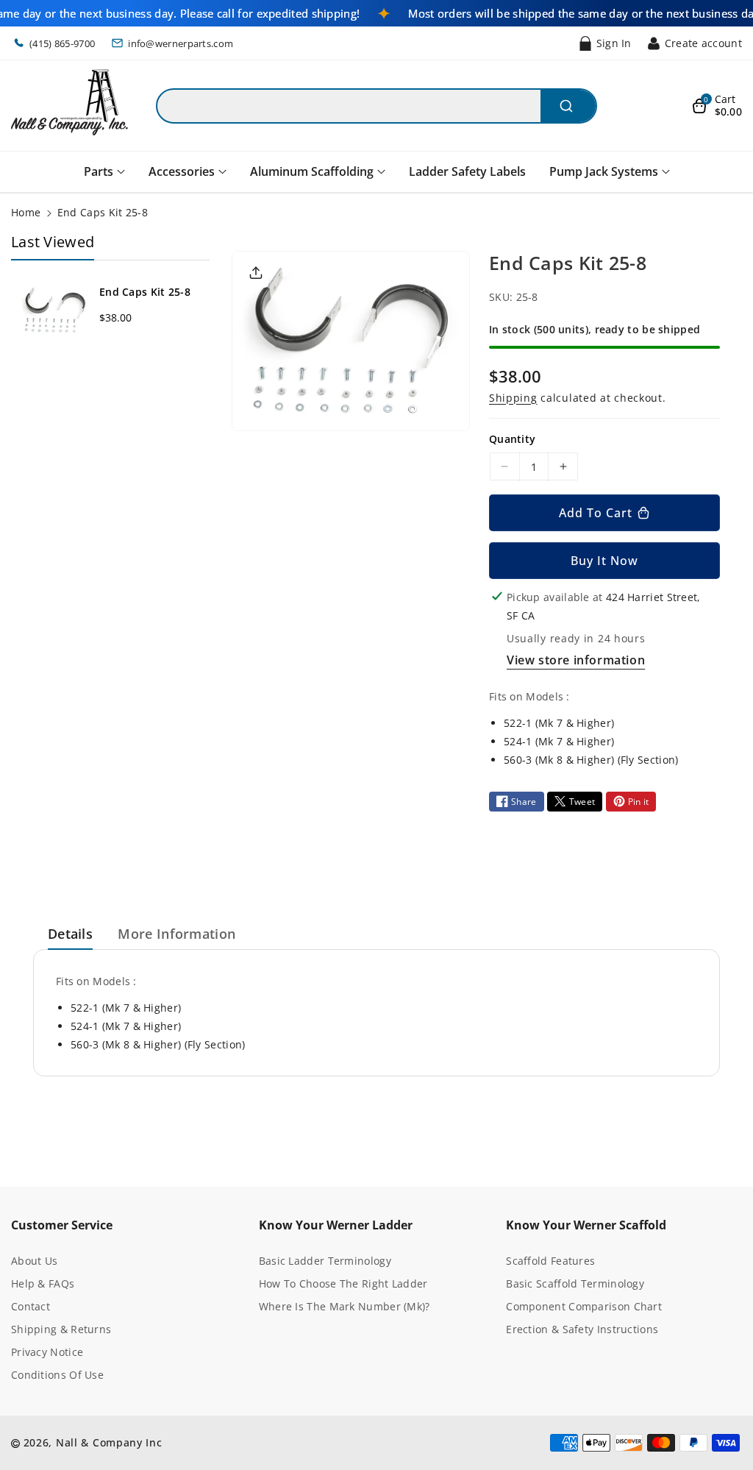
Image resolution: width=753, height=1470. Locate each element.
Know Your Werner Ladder (336, 1225)
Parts (98, 171)
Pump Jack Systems (603, 171)
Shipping (513, 398)
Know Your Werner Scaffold (586, 1225)
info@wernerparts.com (180, 43)
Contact (30, 1306)
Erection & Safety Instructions (582, 1329)
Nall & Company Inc (109, 1442)
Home (25, 212)
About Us (34, 1261)
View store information (576, 660)
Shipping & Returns (61, 1329)
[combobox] (376, 106)
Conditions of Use (57, 1375)
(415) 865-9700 (62, 43)
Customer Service (62, 1225)
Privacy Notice (47, 1352)
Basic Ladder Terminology (325, 1261)
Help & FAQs (42, 1283)
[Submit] (568, 106)
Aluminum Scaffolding (312, 171)
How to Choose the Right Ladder (343, 1283)
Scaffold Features (550, 1261)
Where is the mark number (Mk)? (344, 1306)
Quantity (512, 439)
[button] (717, 105)
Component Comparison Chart (584, 1306)
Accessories (182, 171)
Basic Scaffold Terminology (575, 1283)
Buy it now (604, 561)
